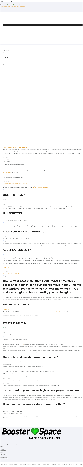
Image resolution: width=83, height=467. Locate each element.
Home (4, 14)
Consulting (5, 34)
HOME (1, 446)
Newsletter (6, 57)
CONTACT (2, 449)
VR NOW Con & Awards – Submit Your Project (12, 273)
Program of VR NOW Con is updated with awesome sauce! (15, 183)
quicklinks (7, 24)
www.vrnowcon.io (6, 267)
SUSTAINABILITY (3, 454)
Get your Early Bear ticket (7, 172)
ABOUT (1, 447)
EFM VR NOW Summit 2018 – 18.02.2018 (10, 174)
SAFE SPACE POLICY (4, 458)
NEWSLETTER (3, 450)
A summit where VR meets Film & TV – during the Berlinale (15, 147)
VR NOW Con (58, 311)
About (4, 48)
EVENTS (4, 28)
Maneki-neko (14, 334)
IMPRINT (2, 455)
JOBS (1, 452)
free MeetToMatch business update (40, 187)
